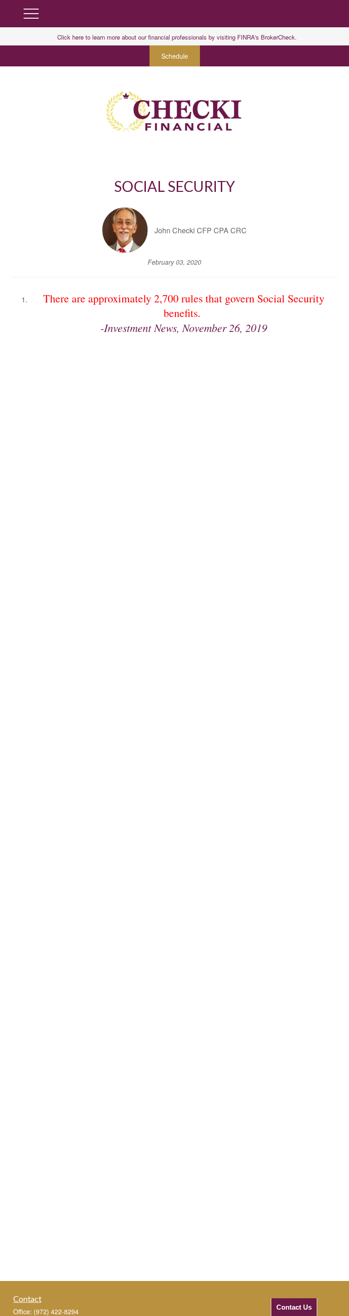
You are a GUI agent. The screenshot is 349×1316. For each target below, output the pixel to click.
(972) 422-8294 (56, 1311)
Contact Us (294, 1307)
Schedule (174, 55)
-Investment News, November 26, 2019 (183, 327)
